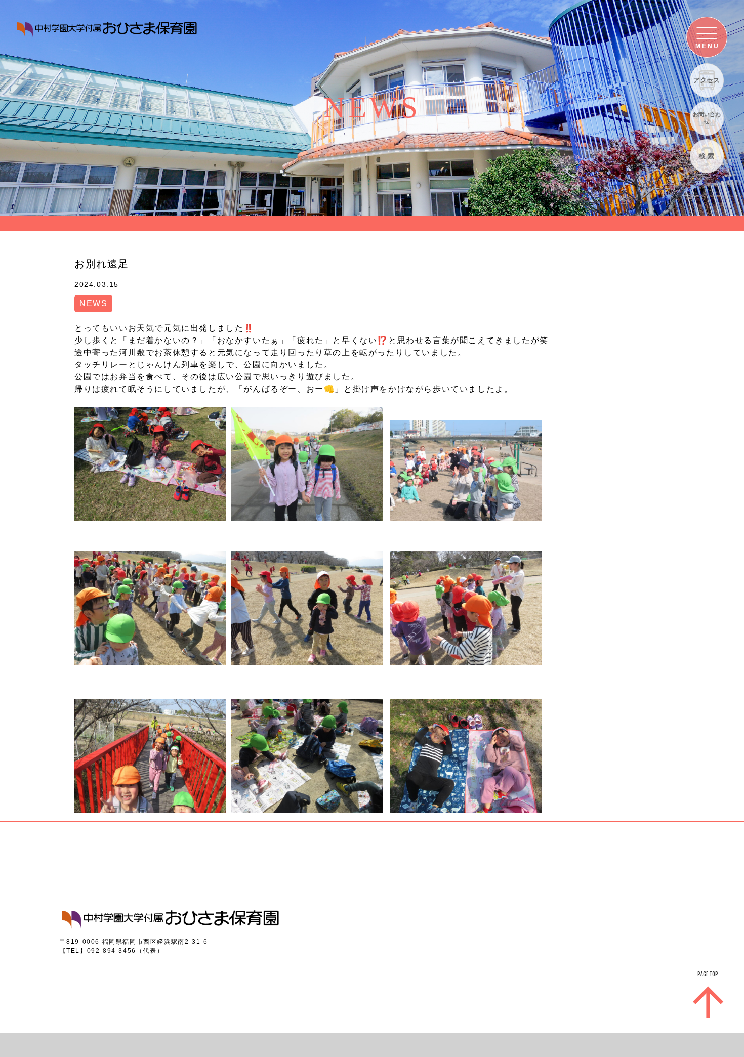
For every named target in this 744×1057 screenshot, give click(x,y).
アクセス (706, 80)
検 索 (706, 156)
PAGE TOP (707, 974)
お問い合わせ (707, 117)
